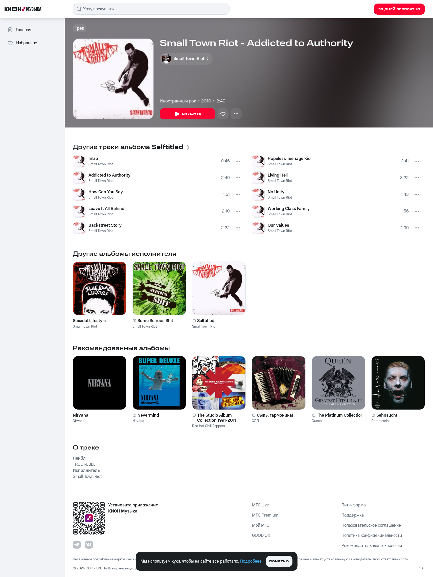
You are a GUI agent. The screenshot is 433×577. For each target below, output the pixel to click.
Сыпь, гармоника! (275, 415)
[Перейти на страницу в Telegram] (77, 545)
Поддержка (352, 515)
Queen (317, 420)
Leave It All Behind (106, 209)
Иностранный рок (178, 101)
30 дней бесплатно (399, 9)
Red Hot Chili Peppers (208, 426)
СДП (255, 420)
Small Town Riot (100, 164)
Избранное (26, 43)
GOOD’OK (261, 535)
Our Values (278, 225)
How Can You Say (105, 192)
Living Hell (278, 175)
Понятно (279, 561)
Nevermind (148, 415)
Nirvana (80, 415)
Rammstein (380, 420)
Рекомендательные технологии (371, 546)
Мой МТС (260, 525)
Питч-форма (353, 505)
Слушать (191, 114)
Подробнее (251, 561)
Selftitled (205, 320)
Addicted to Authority (109, 175)
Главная (23, 30)
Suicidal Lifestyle (89, 320)
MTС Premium (265, 515)
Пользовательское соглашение (371, 525)
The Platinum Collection (340, 415)
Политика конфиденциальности (371, 535)
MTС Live (260, 505)
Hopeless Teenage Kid (289, 159)
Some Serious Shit (155, 320)
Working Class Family (289, 209)
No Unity (276, 192)
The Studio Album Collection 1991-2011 (216, 418)
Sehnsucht (386, 415)
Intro (93, 159)
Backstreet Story (105, 225)
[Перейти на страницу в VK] (89, 545)
